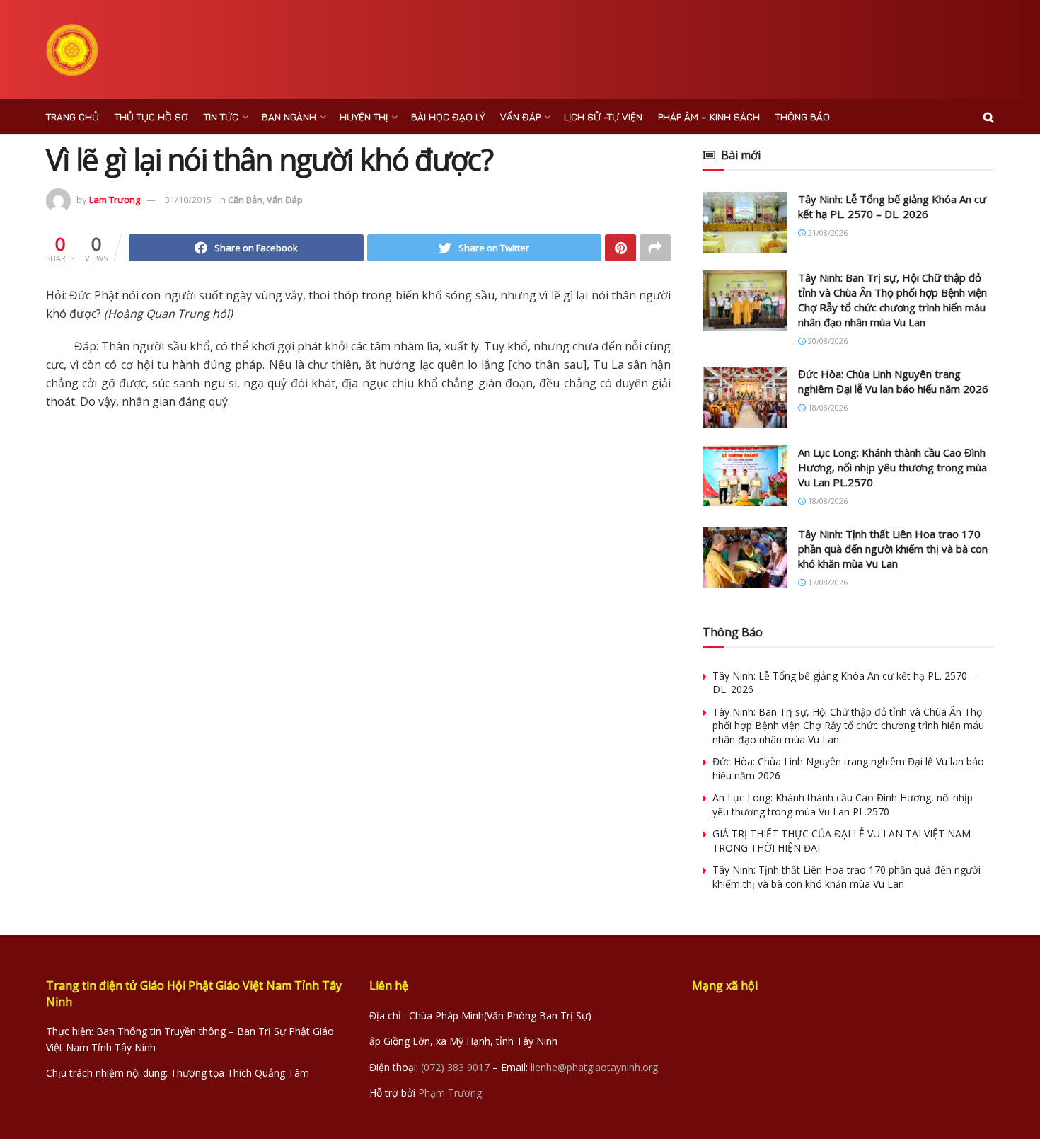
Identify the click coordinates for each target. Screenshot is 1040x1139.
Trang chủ (72, 116)
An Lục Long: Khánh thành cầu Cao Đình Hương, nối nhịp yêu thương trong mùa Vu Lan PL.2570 (892, 467)
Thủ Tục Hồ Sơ (151, 116)
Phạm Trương (450, 1092)
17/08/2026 (827, 582)
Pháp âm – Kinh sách (709, 116)
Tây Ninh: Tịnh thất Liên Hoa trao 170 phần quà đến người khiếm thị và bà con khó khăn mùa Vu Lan (893, 549)
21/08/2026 (827, 232)
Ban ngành (289, 116)
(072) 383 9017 (455, 1067)
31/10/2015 (188, 199)
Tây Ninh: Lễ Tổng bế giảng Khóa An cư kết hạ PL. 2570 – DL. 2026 (892, 206)
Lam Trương (114, 199)
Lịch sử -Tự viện (603, 116)
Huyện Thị (364, 116)
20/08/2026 (827, 341)
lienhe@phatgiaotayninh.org (594, 1067)
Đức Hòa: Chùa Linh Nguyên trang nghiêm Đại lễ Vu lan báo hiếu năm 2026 (893, 381)
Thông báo (802, 116)
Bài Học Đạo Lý (448, 116)
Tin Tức (221, 116)
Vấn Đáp (520, 116)
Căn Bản (245, 199)
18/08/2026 (827, 407)
